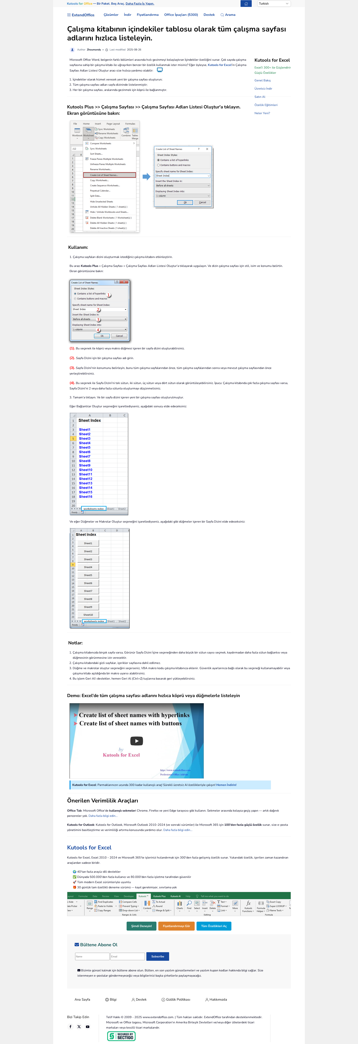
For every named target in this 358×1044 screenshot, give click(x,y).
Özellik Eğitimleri (266, 105)
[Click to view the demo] (158, 71)
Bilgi (113, 999)
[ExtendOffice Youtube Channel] (87, 1026)
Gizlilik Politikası (178, 999)
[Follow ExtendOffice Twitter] (79, 1026)
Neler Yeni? (262, 113)
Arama (230, 14)
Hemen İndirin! (226, 785)
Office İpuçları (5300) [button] (181, 14)
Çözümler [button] (111, 14)
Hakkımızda (218, 999)
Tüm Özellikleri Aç (214, 926)
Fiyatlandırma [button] (148, 14)
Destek (141, 999)
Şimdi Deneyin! (141, 926)
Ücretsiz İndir (263, 89)
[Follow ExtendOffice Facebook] (70, 1026)
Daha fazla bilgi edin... (103, 816)
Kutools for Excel (220, 65)
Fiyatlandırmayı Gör (176, 926)
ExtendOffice (83, 15)
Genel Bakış (263, 80)
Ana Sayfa (82, 999)
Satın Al (260, 97)
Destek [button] (209, 14)
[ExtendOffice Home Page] (246, 3)
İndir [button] (127, 14)
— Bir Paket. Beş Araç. (110, 3)
